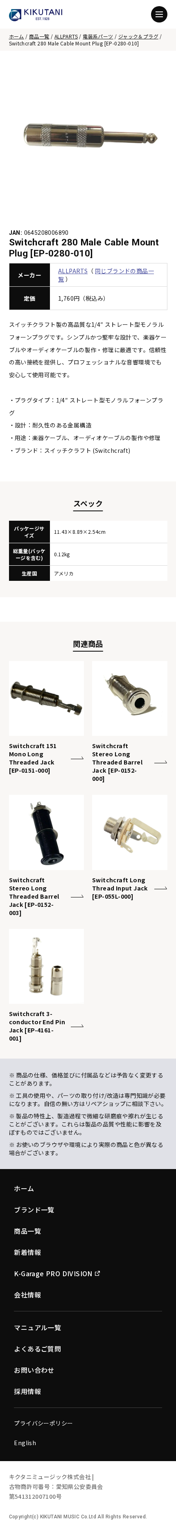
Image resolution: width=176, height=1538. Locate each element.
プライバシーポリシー (43, 1423)
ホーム (16, 36)
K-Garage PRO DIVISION (53, 1273)
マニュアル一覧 (37, 1327)
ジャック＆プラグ (138, 36)
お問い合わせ (34, 1370)
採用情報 (27, 1391)
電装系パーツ (98, 36)
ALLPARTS (66, 36)
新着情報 (27, 1252)
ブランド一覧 (34, 1209)
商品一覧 (39, 36)
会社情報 (27, 1295)
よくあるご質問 (37, 1349)
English (25, 1443)
